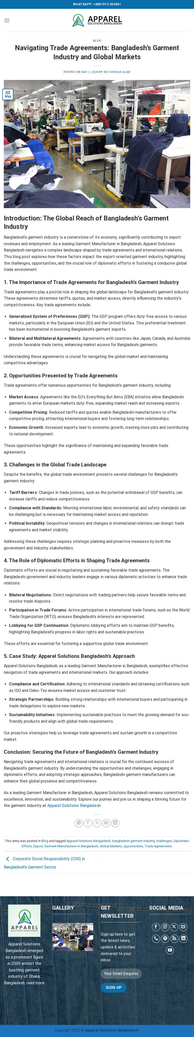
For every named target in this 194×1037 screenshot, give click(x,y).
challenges (164, 841)
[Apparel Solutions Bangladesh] (97, 20)
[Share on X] (97, 823)
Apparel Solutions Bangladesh (74, 805)
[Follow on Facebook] (156, 927)
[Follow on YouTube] (170, 950)
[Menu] (7, 20)
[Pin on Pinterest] (106, 823)
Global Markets (111, 846)
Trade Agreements (158, 846)
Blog (97, 40)
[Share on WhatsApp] (79, 823)
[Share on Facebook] (88, 823)
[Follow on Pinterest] (165, 939)
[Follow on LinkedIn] (183, 939)
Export (38, 846)
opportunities (133, 846)
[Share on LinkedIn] (115, 823)
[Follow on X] (174, 927)
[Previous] (59, 938)
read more (35, 982)
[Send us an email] (183, 927)
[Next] (86, 938)
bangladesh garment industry (133, 841)
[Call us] (156, 939)
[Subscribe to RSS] (174, 939)
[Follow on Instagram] (165, 927)
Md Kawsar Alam (117, 72)
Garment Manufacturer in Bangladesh (71, 846)
